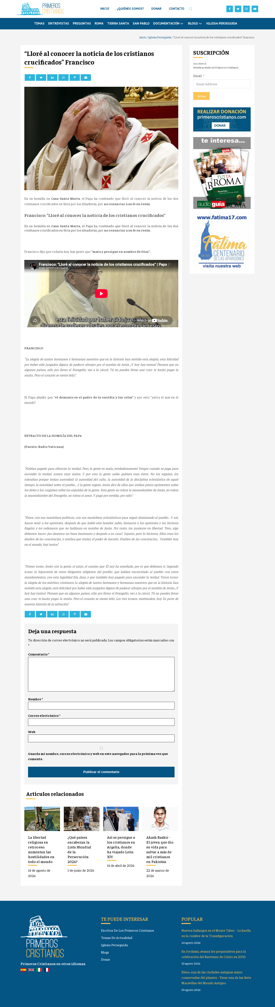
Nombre (35, 699)
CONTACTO (176, 9)
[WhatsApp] (63, 77)
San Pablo (141, 23)
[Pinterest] (75, 77)
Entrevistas (58, 23)
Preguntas (82, 23)
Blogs (105, 952)
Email (197, 75)
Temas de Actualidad (116, 937)
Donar (105, 959)
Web (31, 731)
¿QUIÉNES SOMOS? (130, 9)
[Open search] (191, 9)
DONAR (156, 9)
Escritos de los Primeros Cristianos (127, 930)
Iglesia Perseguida (221, 23)
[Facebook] (30, 77)
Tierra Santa (118, 23)
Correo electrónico (44, 715)
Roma (99, 23)
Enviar (201, 96)
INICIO (104, 9)
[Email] (86, 77)
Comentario (38, 654)
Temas (39, 23)
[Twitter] (41, 77)
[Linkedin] (52, 77)
